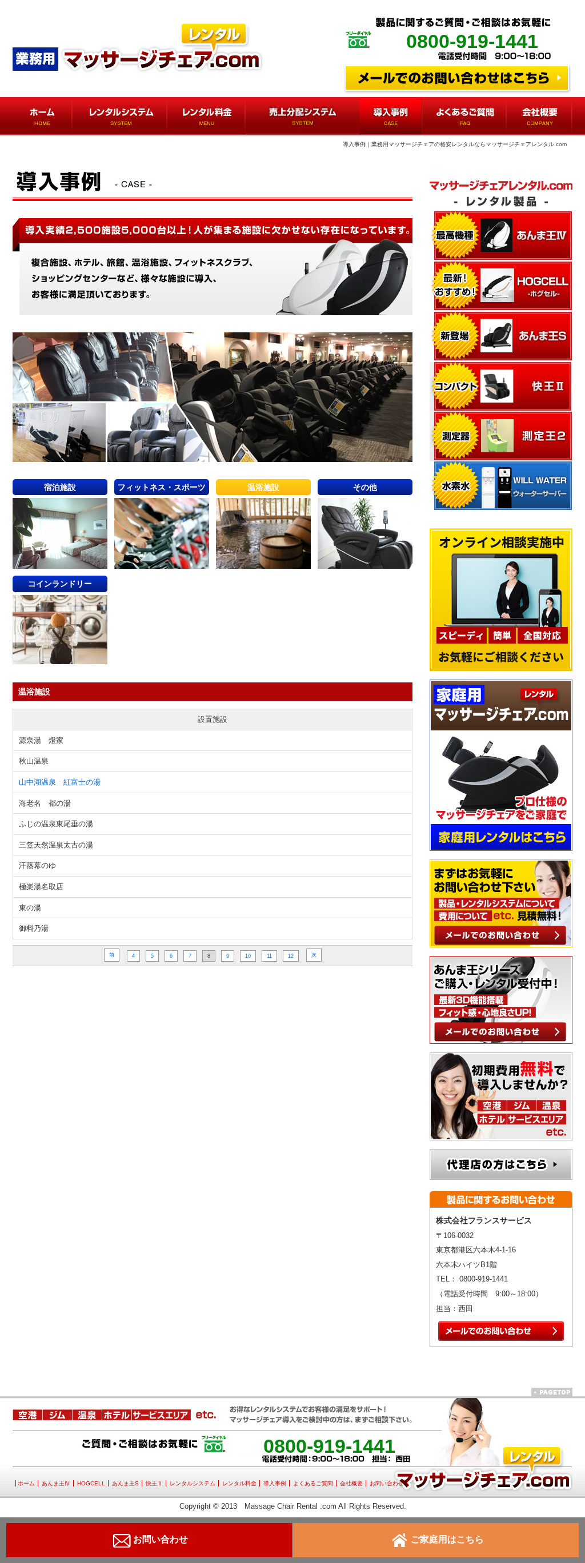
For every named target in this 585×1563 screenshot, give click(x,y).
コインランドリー (60, 583)
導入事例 (274, 1483)
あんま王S (125, 1483)
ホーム (26, 1483)
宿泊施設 (60, 487)
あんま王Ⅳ (56, 1483)
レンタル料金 (239, 1483)
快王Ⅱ (154, 1483)
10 (248, 956)
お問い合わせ (387, 1483)
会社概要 (351, 1483)
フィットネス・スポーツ (162, 487)
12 (291, 956)
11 (269, 956)
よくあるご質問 (313, 1483)
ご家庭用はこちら (447, 1539)
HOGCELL (91, 1483)
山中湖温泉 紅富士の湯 (60, 782)
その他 (365, 487)
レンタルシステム (192, 1483)
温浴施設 (263, 487)
